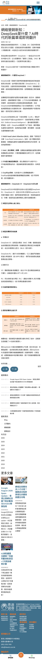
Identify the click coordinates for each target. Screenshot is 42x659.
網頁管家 (23, 614)
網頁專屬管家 (23, 620)
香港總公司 (5, 634)
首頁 (11, 18)
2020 (3, 460)
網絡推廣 (7, 427)
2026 (3, 438)
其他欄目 (33, 622)
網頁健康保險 (23, 616)
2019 (3, 464)
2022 (3, 453)
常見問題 (31, 626)
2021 (3, 457)
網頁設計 (7, 431)
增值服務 (23, 622)
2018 (3, 468)
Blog (15, 18)
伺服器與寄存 (4, 620)
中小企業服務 (23, 632)
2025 (3, 442)
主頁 (2, 25)
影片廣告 (12, 628)
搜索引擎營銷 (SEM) (13, 620)
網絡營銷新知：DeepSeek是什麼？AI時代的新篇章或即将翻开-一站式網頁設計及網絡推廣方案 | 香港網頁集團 (19, 25)
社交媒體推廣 (13, 623)
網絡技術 (4, 45)
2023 (3, 449)
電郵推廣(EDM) (14, 625)
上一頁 (5, 369)
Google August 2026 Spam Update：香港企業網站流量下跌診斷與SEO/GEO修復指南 (25, 381)
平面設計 (22, 626)
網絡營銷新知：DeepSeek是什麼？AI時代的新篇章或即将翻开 (24, 19)
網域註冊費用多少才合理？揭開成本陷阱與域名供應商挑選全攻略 (25, 396)
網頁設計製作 (4, 616)
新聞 (6, 25)
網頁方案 (4, 614)
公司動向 (7, 424)
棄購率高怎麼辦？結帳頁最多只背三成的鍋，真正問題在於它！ (25, 404)
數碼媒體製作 (23, 628)
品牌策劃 (22, 624)
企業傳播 (22, 630)
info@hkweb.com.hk (8, 647)
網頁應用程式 (4, 618)
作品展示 (31, 624)
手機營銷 (12, 626)
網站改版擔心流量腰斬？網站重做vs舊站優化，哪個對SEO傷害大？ (25, 388)
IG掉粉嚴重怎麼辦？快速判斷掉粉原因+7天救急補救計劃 (25, 412)
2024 (3, 445)
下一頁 (14, 369)
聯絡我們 (4, 652)
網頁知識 (31, 628)
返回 (39, 366)
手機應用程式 (13, 630)
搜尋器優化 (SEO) (13, 617)
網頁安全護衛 (23, 618)
